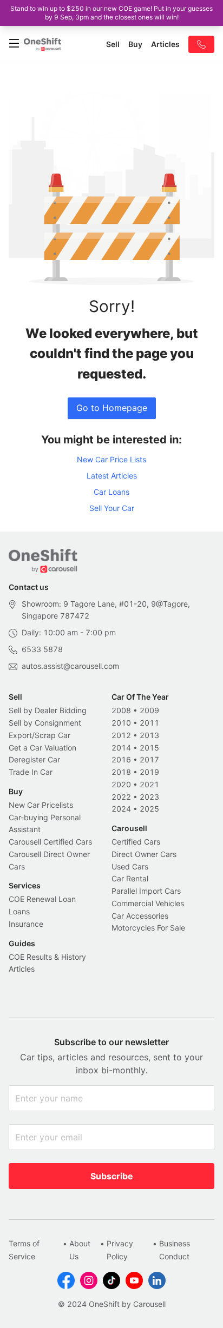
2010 (121, 722)
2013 (149, 735)
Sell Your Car (111, 508)
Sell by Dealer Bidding (48, 710)
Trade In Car (31, 771)
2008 (121, 710)
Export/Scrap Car (39, 735)
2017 (149, 759)
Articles (22, 968)
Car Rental (130, 878)
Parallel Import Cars (146, 890)
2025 (149, 808)
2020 (121, 784)
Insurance (26, 923)
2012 (121, 735)
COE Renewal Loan (42, 899)
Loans (19, 911)
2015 (149, 747)
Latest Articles (112, 475)
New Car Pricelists (41, 804)
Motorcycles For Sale (148, 927)
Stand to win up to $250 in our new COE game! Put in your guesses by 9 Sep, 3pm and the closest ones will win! (111, 12)
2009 (149, 710)
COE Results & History (47, 956)
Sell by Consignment (45, 722)
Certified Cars (136, 841)
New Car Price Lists (111, 459)
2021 (149, 784)
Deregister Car (34, 759)
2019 (149, 771)
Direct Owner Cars (144, 854)
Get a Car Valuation (42, 747)
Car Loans (111, 491)
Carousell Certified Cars (50, 841)
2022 (121, 796)
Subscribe (111, 1176)
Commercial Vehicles (148, 903)
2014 (121, 747)
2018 (121, 771)
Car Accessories (140, 915)
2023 (149, 796)
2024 (121, 808)
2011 (149, 722)
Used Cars (130, 866)
